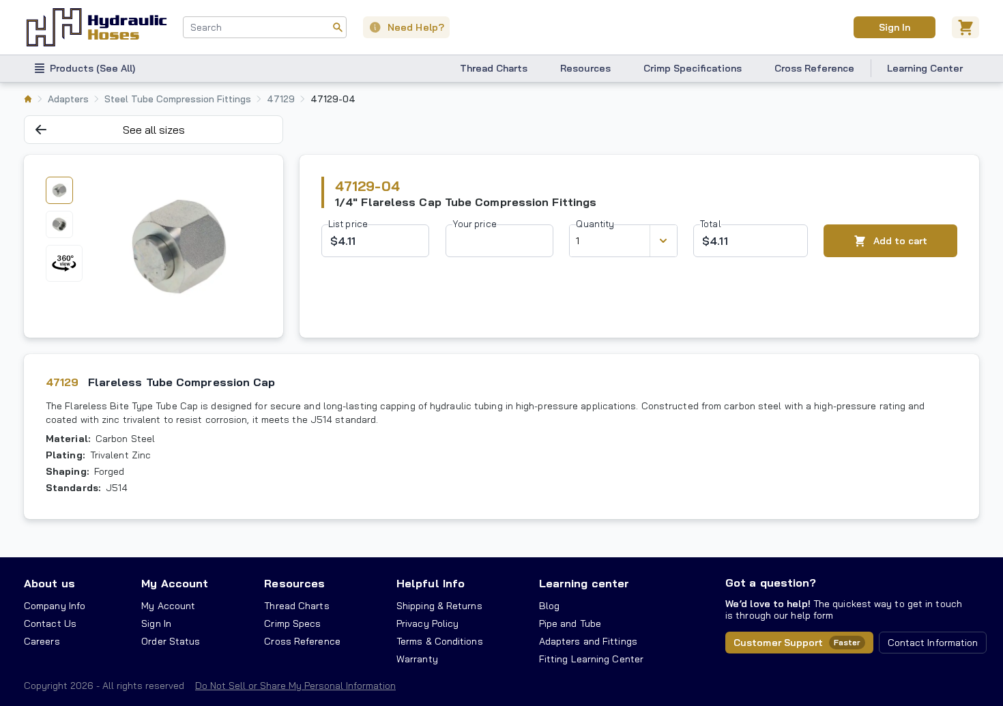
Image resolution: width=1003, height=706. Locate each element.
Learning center (584, 583)
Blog (549, 606)
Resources (585, 68)
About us (49, 583)
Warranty (417, 659)
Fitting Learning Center (591, 659)
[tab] (59, 190)
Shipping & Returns (439, 606)
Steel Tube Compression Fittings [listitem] (177, 99)
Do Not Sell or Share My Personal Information (295, 685)
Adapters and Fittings (588, 641)
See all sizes (154, 129)
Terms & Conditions (439, 641)
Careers (42, 641)
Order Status (170, 641)
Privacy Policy (427, 623)
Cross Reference (814, 68)
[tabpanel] (179, 246)
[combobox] (265, 27)
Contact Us (50, 623)
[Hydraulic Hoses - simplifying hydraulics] (96, 27)
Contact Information (933, 642)
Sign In (894, 27)
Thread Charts (493, 68)
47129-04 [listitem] (332, 99)
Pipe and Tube (570, 623)
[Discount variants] (663, 240)
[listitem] (28, 99)
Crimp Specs (292, 623)
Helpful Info (430, 583)
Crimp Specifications (692, 68)
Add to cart (900, 241)
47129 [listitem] (281, 99)
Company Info (54, 606)
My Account (174, 583)
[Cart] (965, 27)
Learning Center (925, 68)
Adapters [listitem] (68, 99)
